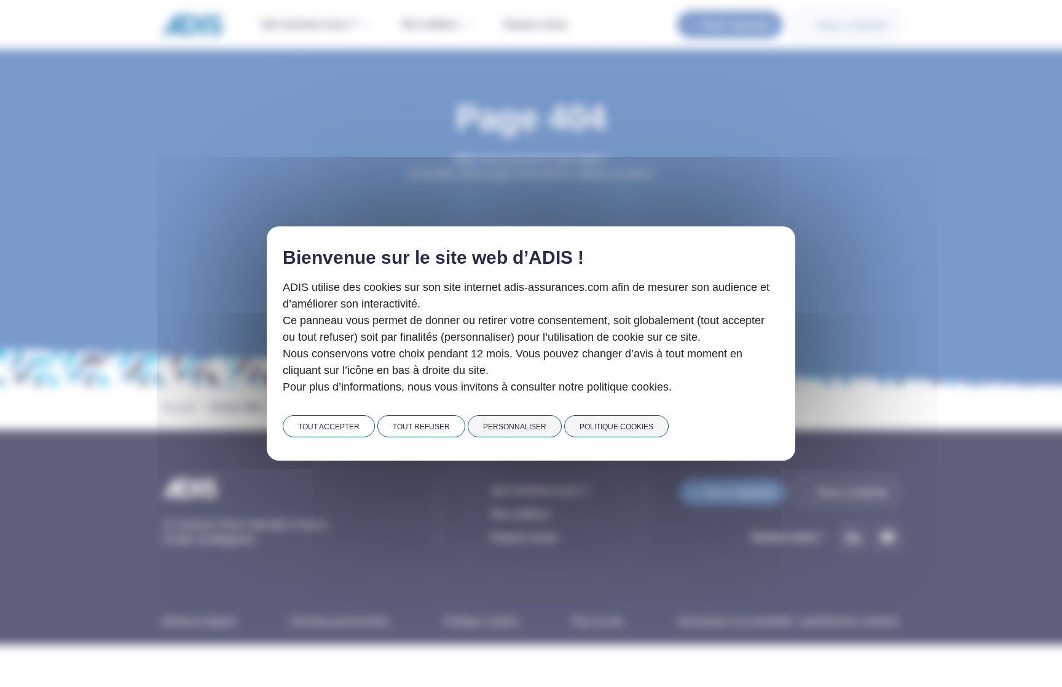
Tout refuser (421, 427)
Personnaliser (514, 427)
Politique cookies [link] (616, 427)
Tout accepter (329, 427)
